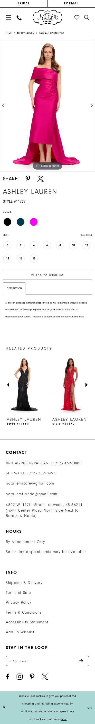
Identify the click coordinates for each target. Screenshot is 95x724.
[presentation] (50, 385)
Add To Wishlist (20, 632)
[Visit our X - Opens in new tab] (45, 677)
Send (84, 661)
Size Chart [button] (86, 235)
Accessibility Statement (27, 622)
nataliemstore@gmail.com (30, 483)
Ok (89, 707)
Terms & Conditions (23, 612)
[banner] (47, 17)
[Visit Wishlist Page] (77, 18)
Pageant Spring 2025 (51, 33)
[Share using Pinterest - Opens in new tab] (28, 179)
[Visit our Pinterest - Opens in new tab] (32, 677)
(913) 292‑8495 (42, 473)
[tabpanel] (47, 105)
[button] (8, 18)
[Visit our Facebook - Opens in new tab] (8, 677)
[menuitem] (24, 3)
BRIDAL (24, 3)
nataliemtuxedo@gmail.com (31, 494)
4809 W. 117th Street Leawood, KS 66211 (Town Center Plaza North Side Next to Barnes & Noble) (44, 510)
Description (14, 288)
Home (8, 33)
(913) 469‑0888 (68, 463)
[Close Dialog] (4, 707)
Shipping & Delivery (24, 583)
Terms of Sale (18, 593)
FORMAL (71, 3)
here (64, 719)
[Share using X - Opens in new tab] (40, 179)
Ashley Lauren (25, 33)
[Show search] (87, 18)
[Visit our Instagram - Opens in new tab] (20, 676)
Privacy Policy (18, 602)
